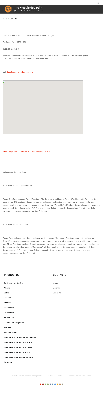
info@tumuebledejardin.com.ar (20, 72)
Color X (62, 384)
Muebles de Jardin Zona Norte (18, 342)
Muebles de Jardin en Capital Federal (21, 337)
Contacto (8, 362)
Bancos (7, 298)
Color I (40, 384)
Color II (43, 384)
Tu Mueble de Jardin (13, 283)
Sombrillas (9, 318)
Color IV (48, 384)
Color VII (55, 384)
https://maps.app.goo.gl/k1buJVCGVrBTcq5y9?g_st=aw (26, 152)
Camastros (9, 313)
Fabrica (7, 327)
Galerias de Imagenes (14, 322)
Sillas (6, 293)
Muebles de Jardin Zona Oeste (18, 347)
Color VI (52, 384)
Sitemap (56, 288)
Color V (50, 384)
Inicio (5, 19)
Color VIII (57, 384)
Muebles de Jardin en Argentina (18, 357)
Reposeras (9, 308)
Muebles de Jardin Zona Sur (17, 352)
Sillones (7, 303)
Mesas (7, 288)
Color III (45, 384)
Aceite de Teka (10, 332)
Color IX (60, 384)
